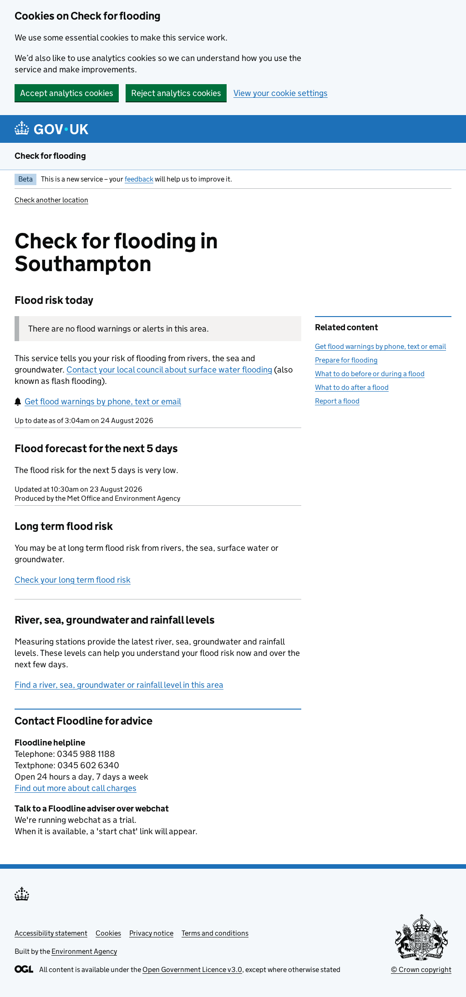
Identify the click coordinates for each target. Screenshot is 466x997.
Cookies (108, 933)
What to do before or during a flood (370, 373)
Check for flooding (50, 156)
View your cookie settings (280, 93)
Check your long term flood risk (73, 579)
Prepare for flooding (346, 360)
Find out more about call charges (76, 788)
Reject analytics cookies (176, 93)
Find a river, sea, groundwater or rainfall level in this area (119, 685)
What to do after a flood (352, 387)
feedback (139, 179)
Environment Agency (84, 951)
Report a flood (337, 401)
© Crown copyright (421, 969)
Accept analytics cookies (66, 93)
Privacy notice (151, 933)
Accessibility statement (51, 933)
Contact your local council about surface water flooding (169, 369)
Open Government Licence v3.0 (192, 969)
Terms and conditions (215, 933)
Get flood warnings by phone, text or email (103, 401)
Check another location (51, 200)
